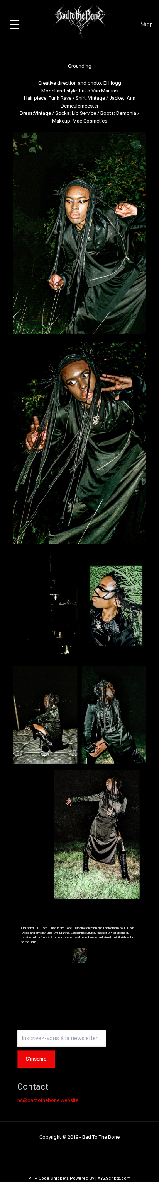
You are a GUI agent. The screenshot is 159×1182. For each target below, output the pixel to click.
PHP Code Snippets (48, 1178)
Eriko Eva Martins (57, 932)
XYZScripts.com (114, 1178)
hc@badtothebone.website (47, 1100)
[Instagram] (80, 1148)
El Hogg (112, 83)
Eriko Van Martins (98, 91)
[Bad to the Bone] (79, 21)
